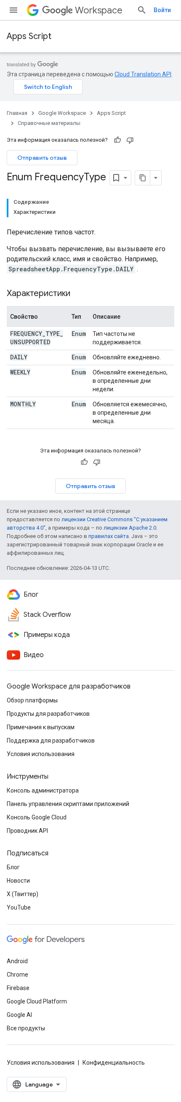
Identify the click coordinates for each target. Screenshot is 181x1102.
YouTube (19, 907)
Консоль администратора (43, 790)
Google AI (19, 1014)
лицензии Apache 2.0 (130, 528)
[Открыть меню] (13, 10)
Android (17, 961)
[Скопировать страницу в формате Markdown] (142, 178)
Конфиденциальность (114, 1062)
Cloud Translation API (142, 74)
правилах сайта (108, 536)
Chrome (17, 974)
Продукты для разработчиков (48, 713)
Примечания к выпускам (41, 727)
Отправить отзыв (42, 157)
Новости (18, 880)
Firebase (18, 988)
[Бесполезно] (130, 140)
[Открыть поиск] (142, 10)
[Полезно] (117, 140)
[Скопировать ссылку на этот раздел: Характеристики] (78, 294)
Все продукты (26, 1028)
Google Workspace (62, 113)
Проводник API (27, 830)
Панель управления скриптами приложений (68, 804)
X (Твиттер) (22, 894)
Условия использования (41, 754)
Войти (162, 10)
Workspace (98, 10)
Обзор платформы (32, 700)
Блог (13, 867)
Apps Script (29, 36)
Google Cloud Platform (37, 1001)
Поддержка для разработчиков (51, 740)
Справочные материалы (49, 123)
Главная (17, 113)
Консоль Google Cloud (37, 817)
